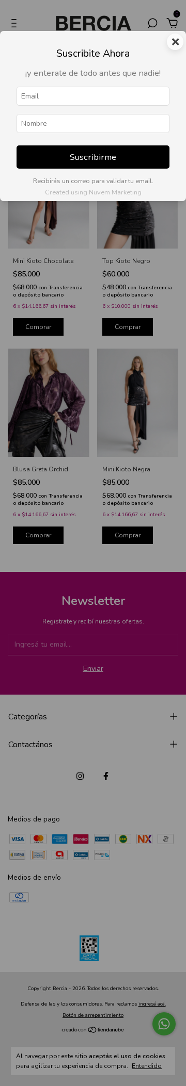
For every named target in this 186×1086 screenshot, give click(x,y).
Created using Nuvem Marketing (93, 192)
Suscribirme (93, 157)
